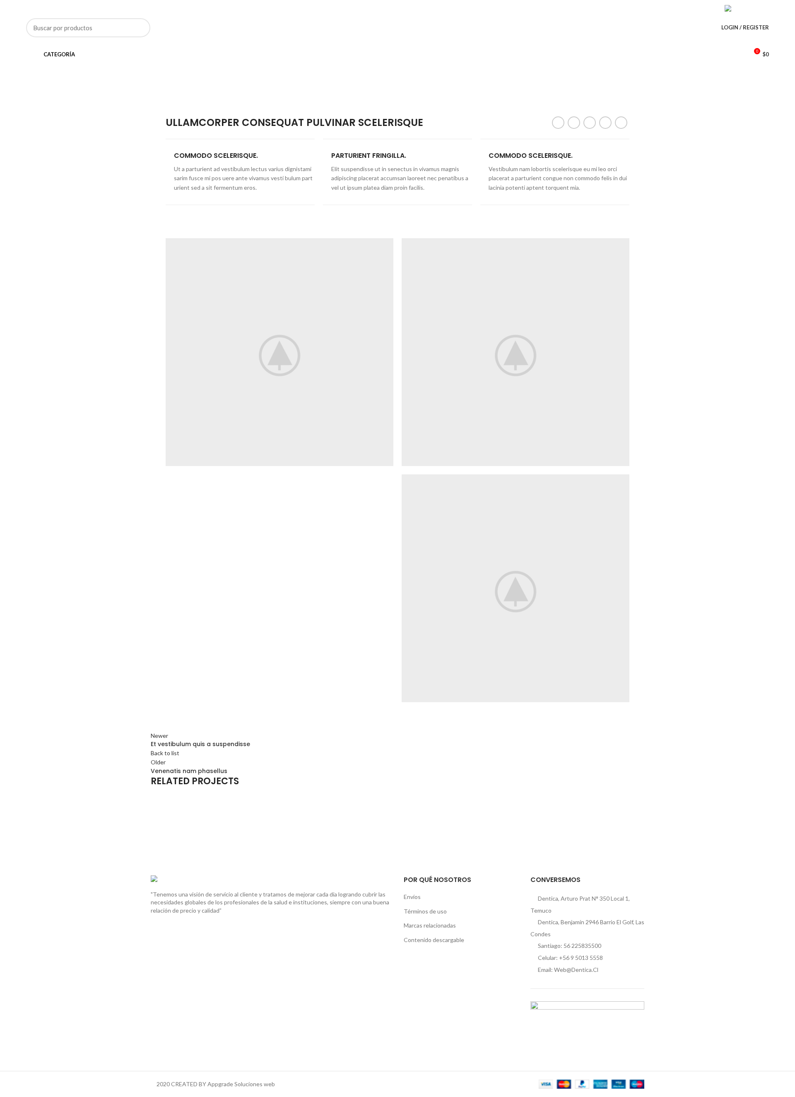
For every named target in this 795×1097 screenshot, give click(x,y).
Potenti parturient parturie (220, 828)
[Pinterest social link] (692, 8)
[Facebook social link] (673, 8)
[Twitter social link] (682, 8)
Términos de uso (425, 911)
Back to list (165, 752)
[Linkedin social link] (701, 8)
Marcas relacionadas (430, 925)
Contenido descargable (434, 939)
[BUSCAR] (139, 27)
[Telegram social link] (711, 8)
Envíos (412, 896)
